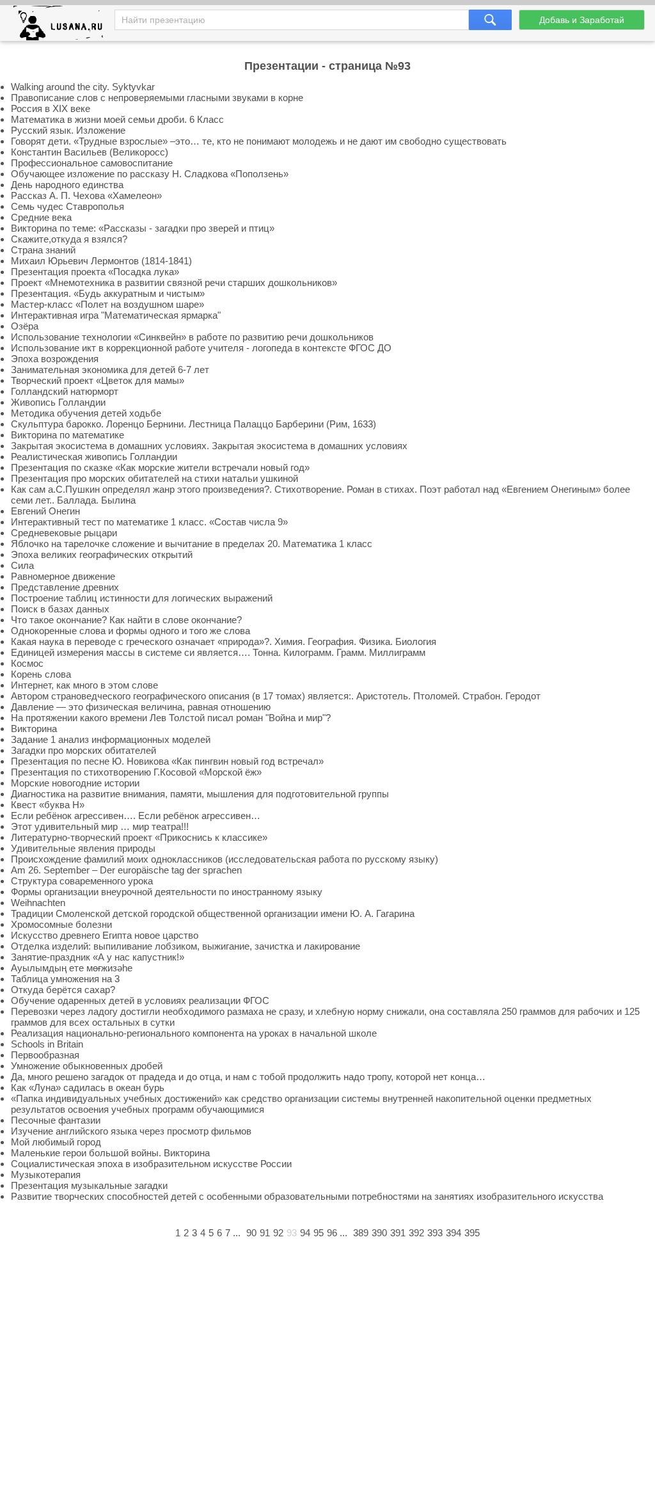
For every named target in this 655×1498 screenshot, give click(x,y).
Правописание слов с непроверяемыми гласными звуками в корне (157, 97)
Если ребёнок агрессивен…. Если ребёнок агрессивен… (135, 815)
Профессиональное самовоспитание (92, 162)
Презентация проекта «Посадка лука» (95, 271)
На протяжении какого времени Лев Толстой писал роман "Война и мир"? (171, 717)
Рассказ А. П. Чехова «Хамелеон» (86, 195)
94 (305, 1232)
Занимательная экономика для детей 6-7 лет (110, 369)
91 (265, 1232)
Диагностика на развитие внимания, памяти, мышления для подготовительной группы (200, 793)
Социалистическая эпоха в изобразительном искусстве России (151, 1163)
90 (251, 1232)
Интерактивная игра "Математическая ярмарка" (116, 315)
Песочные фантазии (55, 1120)
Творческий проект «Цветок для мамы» (97, 380)
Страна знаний (43, 249)
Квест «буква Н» (47, 804)
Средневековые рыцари (64, 532)
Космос (27, 663)
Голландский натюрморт (64, 391)
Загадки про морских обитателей (83, 750)
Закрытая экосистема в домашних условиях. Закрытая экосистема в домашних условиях (209, 445)
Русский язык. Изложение (68, 130)
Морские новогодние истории (75, 782)
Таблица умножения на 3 (65, 978)
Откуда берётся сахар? (63, 989)
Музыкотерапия (46, 1174)
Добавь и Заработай (581, 20)
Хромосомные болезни (61, 924)
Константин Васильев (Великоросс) (89, 152)
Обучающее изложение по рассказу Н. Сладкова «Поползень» (149, 173)
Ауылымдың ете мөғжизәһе (71, 967)
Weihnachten (38, 902)
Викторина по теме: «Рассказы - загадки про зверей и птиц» (142, 228)
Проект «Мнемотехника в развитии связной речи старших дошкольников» (174, 282)
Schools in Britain (47, 1044)
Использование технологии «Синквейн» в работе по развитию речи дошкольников (192, 336)
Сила (22, 565)
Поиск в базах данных (60, 608)
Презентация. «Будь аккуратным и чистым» (108, 293)
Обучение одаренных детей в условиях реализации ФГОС (140, 1000)
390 (379, 1232)
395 (472, 1232)
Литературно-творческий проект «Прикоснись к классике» (139, 837)
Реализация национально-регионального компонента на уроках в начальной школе (194, 1033)
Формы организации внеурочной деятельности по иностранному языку (166, 891)
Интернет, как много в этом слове (84, 685)
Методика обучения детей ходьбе (86, 413)
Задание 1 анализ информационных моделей (110, 739)
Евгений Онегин (45, 511)
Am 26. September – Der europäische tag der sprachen (126, 870)
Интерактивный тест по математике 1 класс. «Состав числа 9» (149, 521)
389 (360, 1232)
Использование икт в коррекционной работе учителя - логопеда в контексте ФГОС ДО (201, 347)
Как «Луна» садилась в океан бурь (87, 1087)
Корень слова (41, 674)
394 (453, 1232)
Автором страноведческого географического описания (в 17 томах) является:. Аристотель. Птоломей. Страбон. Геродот (276, 695)
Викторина (34, 728)
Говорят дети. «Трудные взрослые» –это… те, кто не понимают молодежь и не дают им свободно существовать (259, 141)
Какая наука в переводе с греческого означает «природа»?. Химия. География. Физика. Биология (223, 641)
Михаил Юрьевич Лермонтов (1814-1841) (101, 260)
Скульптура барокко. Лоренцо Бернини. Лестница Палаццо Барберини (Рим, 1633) (193, 423)
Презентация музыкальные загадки (89, 1185)
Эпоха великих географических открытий (102, 554)
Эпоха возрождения (55, 358)
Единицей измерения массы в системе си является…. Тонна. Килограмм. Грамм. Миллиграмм (218, 652)
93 (292, 1232)
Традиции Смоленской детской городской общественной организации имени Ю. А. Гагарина (212, 913)
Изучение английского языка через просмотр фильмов (131, 1131)
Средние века (41, 217)
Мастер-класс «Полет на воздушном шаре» (107, 304)
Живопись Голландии (58, 402)
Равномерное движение (63, 576)
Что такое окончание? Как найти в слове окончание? (126, 619)
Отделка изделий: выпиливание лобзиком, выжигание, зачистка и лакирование (185, 946)
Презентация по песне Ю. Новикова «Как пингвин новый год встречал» (167, 761)
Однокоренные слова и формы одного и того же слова (130, 630)
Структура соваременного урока (82, 880)
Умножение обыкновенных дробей (86, 1065)
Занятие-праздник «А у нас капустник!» (97, 957)
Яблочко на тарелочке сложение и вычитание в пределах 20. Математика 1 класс (191, 543)
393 (435, 1232)
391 (398, 1232)
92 (278, 1232)
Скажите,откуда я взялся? (69, 239)
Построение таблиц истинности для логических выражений (141, 598)
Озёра (24, 326)
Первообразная (45, 1054)
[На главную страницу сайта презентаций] (63, 26)
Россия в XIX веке (50, 108)
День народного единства (67, 184)
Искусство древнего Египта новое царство (104, 935)
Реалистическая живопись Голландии (94, 456)
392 (416, 1232)
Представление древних (65, 587)
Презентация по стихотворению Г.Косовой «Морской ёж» (136, 772)
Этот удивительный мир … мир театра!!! (100, 826)
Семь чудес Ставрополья (67, 206)
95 (318, 1232)
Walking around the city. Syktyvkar (83, 86)
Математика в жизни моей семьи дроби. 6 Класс (117, 119)
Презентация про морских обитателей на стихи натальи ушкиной (154, 478)
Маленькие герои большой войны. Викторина (110, 1152)
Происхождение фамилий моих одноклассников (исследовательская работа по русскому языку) (224, 859)
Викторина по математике (67, 434)
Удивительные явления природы (83, 848)
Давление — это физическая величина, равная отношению (141, 706)
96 (332, 1232)
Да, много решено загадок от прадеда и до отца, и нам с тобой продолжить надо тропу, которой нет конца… (248, 1076)
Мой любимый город (56, 1141)
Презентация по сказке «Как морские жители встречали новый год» (160, 467)
